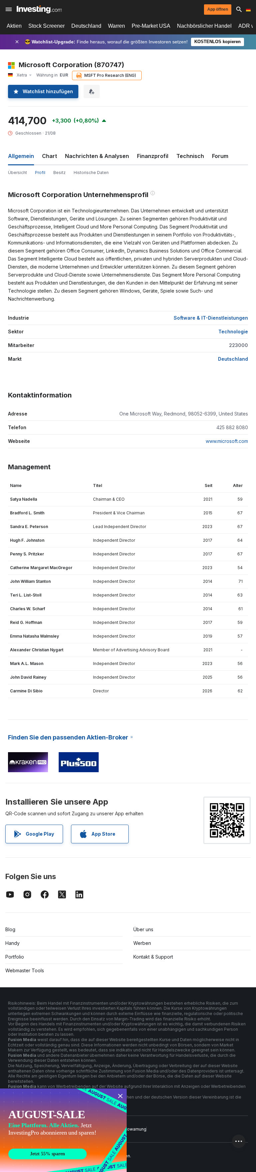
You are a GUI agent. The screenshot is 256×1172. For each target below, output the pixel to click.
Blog (10, 929)
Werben (142, 943)
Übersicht (17, 172)
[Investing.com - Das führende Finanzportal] (39, 9)
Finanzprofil (152, 156)
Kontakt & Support (153, 957)
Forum (220, 156)
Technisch (190, 156)
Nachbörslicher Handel (204, 26)
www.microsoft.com (227, 441)
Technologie (233, 331)
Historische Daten (91, 172)
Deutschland (86, 26)
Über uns (143, 929)
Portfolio (14, 957)
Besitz (59, 172)
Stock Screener (46, 26)
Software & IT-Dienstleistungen (211, 318)
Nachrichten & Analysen (97, 156)
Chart (49, 156)
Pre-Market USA (151, 26)
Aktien (14, 26)
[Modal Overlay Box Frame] (63, 1130)
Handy (12, 943)
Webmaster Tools (24, 970)
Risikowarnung (132, 1129)
